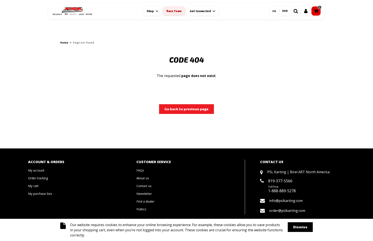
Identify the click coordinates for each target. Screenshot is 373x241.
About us (142, 178)
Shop (150, 11)
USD (285, 11)
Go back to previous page (186, 109)
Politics (141, 209)
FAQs (140, 170)
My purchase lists (40, 194)
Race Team (174, 11)
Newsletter (144, 194)
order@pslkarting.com (287, 210)
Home (64, 42)
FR (274, 11)
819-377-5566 (280, 180)
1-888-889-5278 (282, 190)
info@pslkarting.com (286, 200)
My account (36, 170)
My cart (33, 186)
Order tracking (38, 178)
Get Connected (200, 11)
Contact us (144, 186)
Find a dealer (145, 201)
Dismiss (300, 227)
